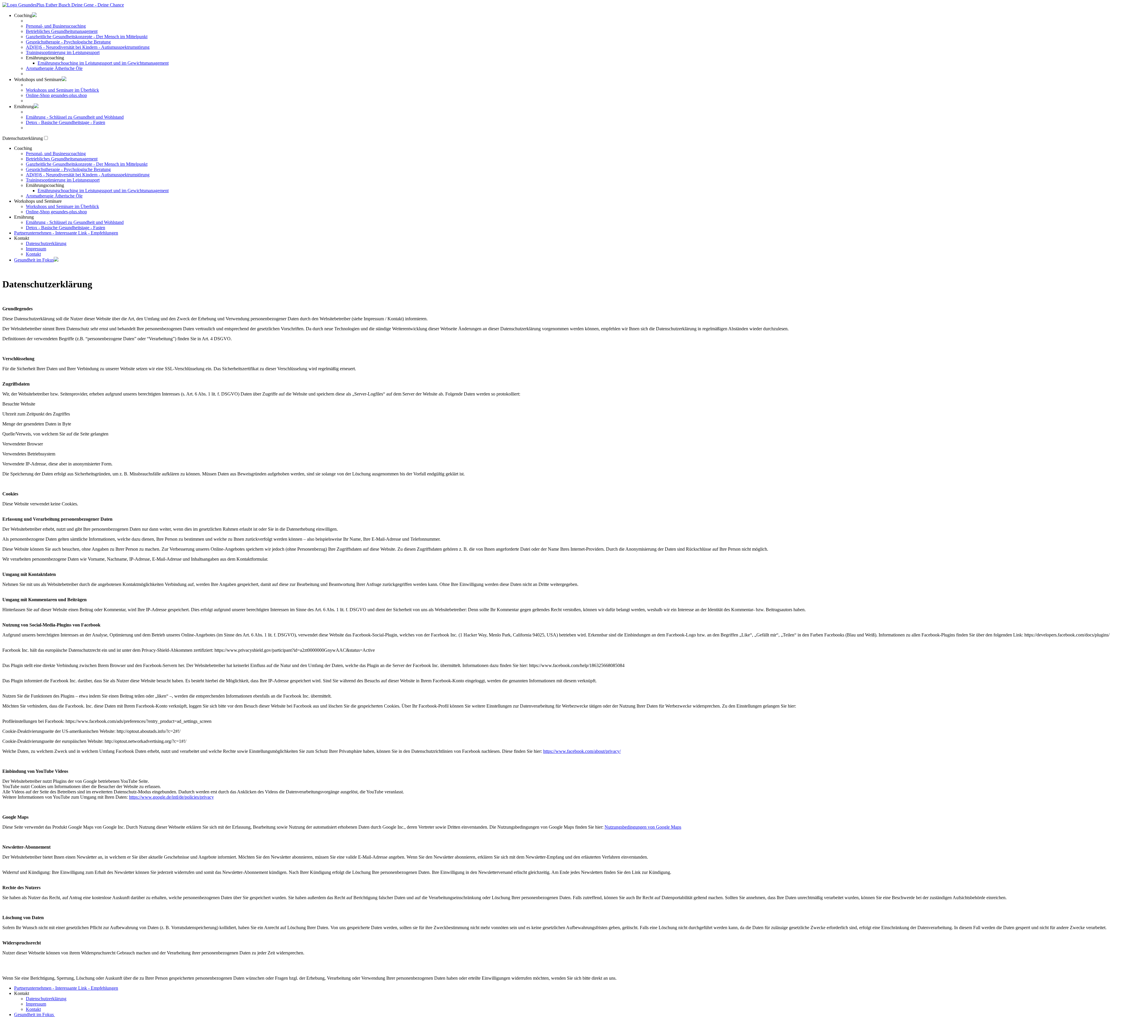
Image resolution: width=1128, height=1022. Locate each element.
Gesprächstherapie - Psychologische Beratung (68, 41)
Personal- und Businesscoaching (56, 26)
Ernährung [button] (24, 106)
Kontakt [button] (21, 238)
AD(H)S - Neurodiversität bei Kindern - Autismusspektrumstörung (88, 47)
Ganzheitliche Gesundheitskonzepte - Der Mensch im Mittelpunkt (86, 36)
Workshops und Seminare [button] (38, 79)
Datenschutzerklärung (46, 243)
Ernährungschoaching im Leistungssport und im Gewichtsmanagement (103, 63)
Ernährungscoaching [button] (45, 57)
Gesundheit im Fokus (34, 259)
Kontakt (33, 254)
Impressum (36, 248)
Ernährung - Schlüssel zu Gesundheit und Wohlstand (75, 117)
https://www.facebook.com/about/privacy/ (582, 751)
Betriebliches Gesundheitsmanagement (62, 31)
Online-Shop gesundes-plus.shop (56, 95)
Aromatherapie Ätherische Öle (54, 68)
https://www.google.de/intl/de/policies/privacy (171, 797)
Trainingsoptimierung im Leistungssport (63, 52)
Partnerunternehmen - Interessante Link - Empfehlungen (66, 232)
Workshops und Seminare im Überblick (62, 90)
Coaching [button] (23, 15)
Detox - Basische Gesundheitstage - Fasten (65, 122)
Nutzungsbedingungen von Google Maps (643, 827)
